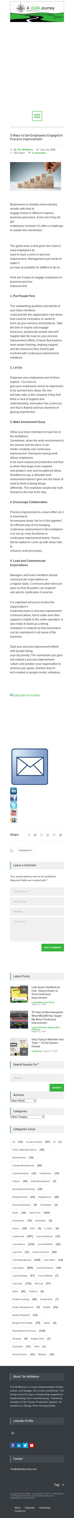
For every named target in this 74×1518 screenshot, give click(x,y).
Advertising (44, 1508)
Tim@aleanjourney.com (23, 1469)
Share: (14, 834)
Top (56, 1485)
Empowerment (19, 1197)
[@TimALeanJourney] (37, 805)
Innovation (40, 1220)
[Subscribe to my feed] (37, 720)
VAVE (37, 1346)
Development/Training (23, 1189)
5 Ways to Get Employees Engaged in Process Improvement (36, 137)
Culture (16, 1181)
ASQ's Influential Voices (24, 1150)
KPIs (32, 1228)
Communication (20, 1173)
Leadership (37, 1002)
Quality (46, 1307)
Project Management (23, 1307)
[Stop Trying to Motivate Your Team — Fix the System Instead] (19, 1047)
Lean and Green (44, 1236)
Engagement (25, 850)
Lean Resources (44, 1268)
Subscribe (30, 1508)
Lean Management (21, 1260)
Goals (15, 1213)
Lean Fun (17, 1252)
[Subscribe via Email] (37, 767)
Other (15, 1291)
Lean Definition (45, 1244)
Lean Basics (18, 1244)
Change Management (23, 1165)
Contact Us (20, 1511)
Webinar (42, 1354)
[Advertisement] (37, 72)
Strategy (16, 1338)
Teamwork (17, 1346)
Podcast (33, 1291)
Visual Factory (19, 1354)
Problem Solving (20, 1299)
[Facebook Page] (37, 798)
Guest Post (35, 1213)
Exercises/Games (21, 1205)
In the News (18, 1220)
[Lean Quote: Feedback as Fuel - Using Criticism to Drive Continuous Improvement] (19, 994)
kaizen (15, 1228)
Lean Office (49, 1260)
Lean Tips (17, 1283)
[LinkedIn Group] (37, 791)
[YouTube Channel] (37, 812)
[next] (24, 1052)
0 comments (39, 153)
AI (54, 1142)
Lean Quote (48, 1002)
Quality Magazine (21, 1315)
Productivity (46, 1299)
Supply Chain (37, 1338)
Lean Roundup (19, 1276)
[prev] (24, 990)
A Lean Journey (34, 1142)
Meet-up (39, 1283)
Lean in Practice (39, 1027)
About (17, 1508)
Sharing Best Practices (24, 1331)
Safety (46, 1323)
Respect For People (22, 1323)
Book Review (19, 1157)
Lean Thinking (45, 1276)
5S (13, 1142)
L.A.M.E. (48, 1228)
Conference (46, 1173)
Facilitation (45, 1205)
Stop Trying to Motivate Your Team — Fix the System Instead (48, 1043)
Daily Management (40, 1181)
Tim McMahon (25, 149)
